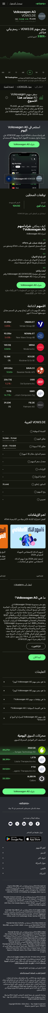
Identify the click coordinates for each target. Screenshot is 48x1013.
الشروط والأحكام (25, 973)
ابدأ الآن (37, 657)
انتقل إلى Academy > (23, 585)
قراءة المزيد (39, 576)
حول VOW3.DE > (24, 87)
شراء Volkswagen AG (24, 144)
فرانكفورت (35, 646)
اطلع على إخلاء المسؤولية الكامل (24, 963)
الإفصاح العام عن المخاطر (38, 973)
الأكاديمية (29, 293)
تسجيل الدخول (16, 3)
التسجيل (43, 78)
